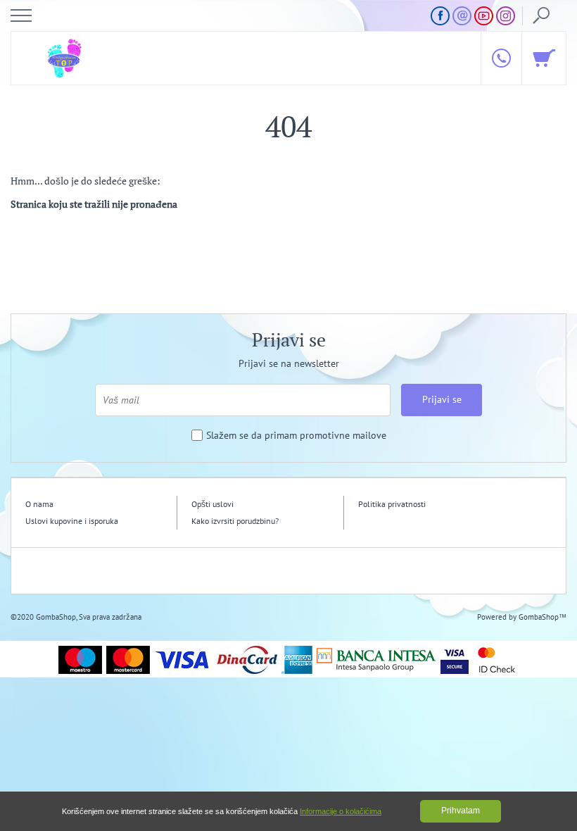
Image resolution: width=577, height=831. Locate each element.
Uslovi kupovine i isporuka (71, 521)
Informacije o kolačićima (340, 811)
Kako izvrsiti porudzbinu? (235, 521)
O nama (39, 504)
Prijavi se (442, 399)
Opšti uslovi (212, 504)
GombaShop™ (542, 617)
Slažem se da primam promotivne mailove (296, 435)
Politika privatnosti (392, 504)
